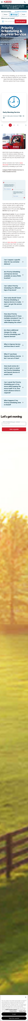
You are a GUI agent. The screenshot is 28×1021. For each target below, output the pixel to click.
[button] (14, 262)
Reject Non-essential (14, 1018)
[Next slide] (26, 125)
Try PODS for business (21, 11)
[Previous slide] (2, 125)
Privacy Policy (13, 1011)
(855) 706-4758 (12, 242)
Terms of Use (22, 1011)
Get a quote (14, 429)
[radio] (5, 14)
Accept (14, 1014)
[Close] (25, 997)
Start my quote (20, 21)
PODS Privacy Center (11, 1009)
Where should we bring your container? (11, 422)
